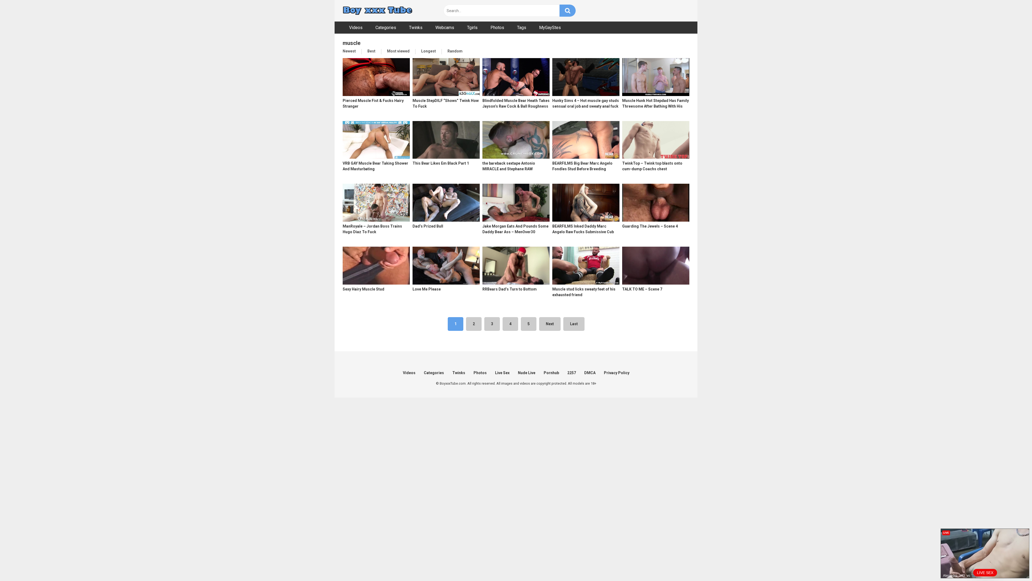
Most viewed (398, 51)
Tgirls (472, 27)
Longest (428, 51)
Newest (349, 51)
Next (550, 324)
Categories (385, 27)
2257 (571, 373)
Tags (521, 27)
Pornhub (551, 373)
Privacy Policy (616, 373)
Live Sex (502, 373)
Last (574, 324)
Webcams (444, 27)
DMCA (590, 373)
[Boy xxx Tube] (378, 11)
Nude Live (526, 373)
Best (371, 51)
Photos (497, 27)
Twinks (415, 27)
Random (455, 51)
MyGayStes (550, 27)
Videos (356, 27)
